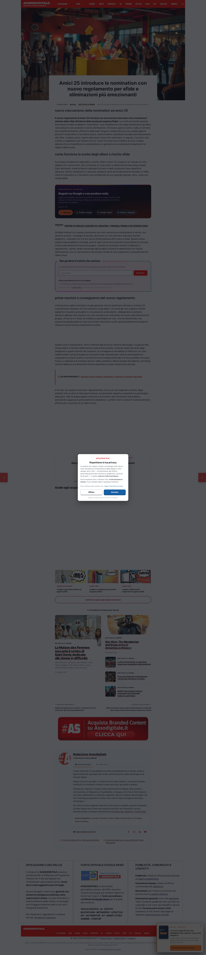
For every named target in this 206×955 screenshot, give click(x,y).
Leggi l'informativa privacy (113, 486)
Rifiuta (91, 492)
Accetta (114, 492)
